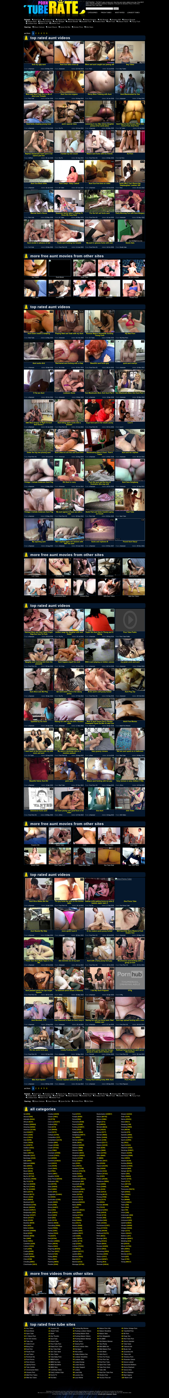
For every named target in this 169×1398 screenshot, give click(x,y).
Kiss (73, 1223)
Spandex (124, 1135)
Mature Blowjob (129, 20)
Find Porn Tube (104, 1362)
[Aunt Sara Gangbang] (130, 480)
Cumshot (51, 1161)
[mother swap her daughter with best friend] (69, 630)
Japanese (75, 1210)
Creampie (51, 1153)
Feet (49, 1238)
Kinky (74, 1220)
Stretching (124, 1155)
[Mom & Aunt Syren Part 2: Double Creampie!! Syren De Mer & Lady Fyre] (99, 720)
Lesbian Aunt (32, 23)
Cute (49, 1166)
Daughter (51, 1176)
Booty (25, 1220)
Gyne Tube (84, 277)
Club (49, 1127)
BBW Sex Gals (109, 1295)
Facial (50, 1228)
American (27, 1129)
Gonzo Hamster (129, 1341)
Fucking (75, 1127)
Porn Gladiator (128, 1372)
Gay (73, 1137)
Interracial (75, 1202)
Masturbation (101, 1114)
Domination (52, 1199)
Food (74, 1114)
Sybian (123, 1174)
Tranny (123, 1202)
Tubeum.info (128, 1346)
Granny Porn (79, 1344)
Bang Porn (84, 297)
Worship (124, 1254)
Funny (74, 1129)
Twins (123, 1207)
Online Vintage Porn (130, 1328)
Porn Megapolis (104, 1336)
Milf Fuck (111, 21)
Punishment (101, 1225)
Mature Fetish (123, 21)
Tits (122, 1197)
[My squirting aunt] (39, 540)
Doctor (50, 1192)
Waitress (124, 1236)
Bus (25, 1238)
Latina (74, 1238)
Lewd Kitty (78, 1372)
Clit (49, 1119)
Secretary (100, 1254)
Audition (26, 1148)
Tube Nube (127, 1344)
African (26, 1122)
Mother (99, 1137)
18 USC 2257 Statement (105, 1394)
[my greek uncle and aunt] (130, 660)
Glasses (75, 1150)
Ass (25, 1145)
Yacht (123, 1256)
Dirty (49, 1189)
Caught (26, 1254)
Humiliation (76, 1189)
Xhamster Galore (129, 1359)
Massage (75, 1264)
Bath (25, 1161)
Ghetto (74, 1142)
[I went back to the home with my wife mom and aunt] (39, 749)
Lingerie (75, 1251)
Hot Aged (78, 1349)
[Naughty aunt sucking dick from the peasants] (39, 660)
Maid (74, 1259)
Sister (123, 1117)
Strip (122, 1158)
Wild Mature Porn (105, 1349)
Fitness (50, 1259)
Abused (26, 1117)
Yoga (122, 1259)
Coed (50, 1132)
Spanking (124, 1137)
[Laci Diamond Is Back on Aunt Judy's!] (69, 1018)
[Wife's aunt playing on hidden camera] (99, 660)
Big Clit (26, 1181)
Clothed (50, 1124)
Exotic (50, 1220)
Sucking (123, 1163)
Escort (50, 1215)
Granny (74, 1158)
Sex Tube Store (134, 865)
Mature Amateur (90, 20)
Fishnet (50, 1254)
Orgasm (99, 1166)
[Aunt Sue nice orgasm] (69, 92)
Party (98, 1184)
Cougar (50, 1145)
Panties (99, 1179)
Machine (75, 1256)
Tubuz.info (127, 1354)
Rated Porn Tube (84, 865)
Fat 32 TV (109, 1315)
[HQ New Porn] (130, 332)
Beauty (26, 1174)
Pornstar (99, 1205)
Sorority (123, 1132)
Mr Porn (126, 1333)
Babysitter (27, 1155)
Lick (73, 1249)
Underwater (125, 1215)
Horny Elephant (129, 1367)
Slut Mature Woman (106, 1341)
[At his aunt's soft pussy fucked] (99, 690)
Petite (98, 1192)
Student (123, 1161)
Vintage (123, 1228)
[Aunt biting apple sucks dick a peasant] (69, 421)
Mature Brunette (76, 20)
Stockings (124, 1150)
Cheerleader (28, 1264)
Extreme (50, 1223)
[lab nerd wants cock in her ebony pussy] (69, 690)
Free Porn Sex (104, 1359)
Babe (25, 1153)
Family (50, 1231)
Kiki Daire (89, 27)
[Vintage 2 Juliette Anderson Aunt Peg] (39, 510)
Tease (123, 1181)
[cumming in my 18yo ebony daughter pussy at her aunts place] (99, 122)
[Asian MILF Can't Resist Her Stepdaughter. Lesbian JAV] (130, 182)
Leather (74, 1241)
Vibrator (123, 1225)
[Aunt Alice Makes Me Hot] (39, 899)
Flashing (51, 1262)
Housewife (75, 1184)
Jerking (74, 1215)
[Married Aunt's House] (39, 211)
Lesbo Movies (79, 1365)
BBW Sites (35, 1315)
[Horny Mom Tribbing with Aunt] (99, 92)
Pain (98, 1176)
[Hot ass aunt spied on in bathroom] (130, 749)
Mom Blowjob (59, 21)
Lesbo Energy (79, 1362)
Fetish (50, 1243)
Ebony (50, 1207)
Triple (123, 1205)
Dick (49, 1184)
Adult (84, 845)
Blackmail (27, 1202)
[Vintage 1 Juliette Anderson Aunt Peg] (39, 480)
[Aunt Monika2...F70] (39, 1018)
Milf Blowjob (104, 20)
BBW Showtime (134, 1295)
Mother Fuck (55, 23)
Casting (26, 1251)
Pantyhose (100, 1181)
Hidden (74, 1176)
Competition (52, 1137)
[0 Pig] (130, 989)
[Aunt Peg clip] (130, 690)
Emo (49, 1210)
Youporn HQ (35, 845)
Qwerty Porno (133, 576)
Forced (74, 1119)
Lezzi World (79, 1378)
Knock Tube (35, 865)
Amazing (26, 1127)
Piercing (99, 1194)
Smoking (124, 1127)
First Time (51, 1251)
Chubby (50, 1114)
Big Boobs (27, 1179)
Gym (73, 1163)
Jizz (73, 1218)
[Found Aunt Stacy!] (130, 540)
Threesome (125, 1189)
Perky (98, 1189)
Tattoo (123, 1176)
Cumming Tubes (59, 1315)
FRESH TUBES (106, 12)
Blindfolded (27, 1205)
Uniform (123, 1218)
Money (99, 1132)
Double (50, 1202)
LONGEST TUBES (133, 12)
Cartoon (26, 1246)
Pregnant (100, 1210)
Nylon (99, 1153)
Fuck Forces (84, 576)
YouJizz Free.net (104, 1378)
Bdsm (25, 1168)
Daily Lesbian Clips (84, 1315)
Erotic (50, 1212)
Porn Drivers (109, 576)
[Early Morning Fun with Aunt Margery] (130, 211)
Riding (99, 1241)
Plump (99, 1199)
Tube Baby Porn (59, 1295)
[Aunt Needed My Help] (39, 929)
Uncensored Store (60, 596)
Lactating (75, 1231)
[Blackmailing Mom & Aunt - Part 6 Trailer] (99, 451)
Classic (50, 1117)
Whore (123, 1246)
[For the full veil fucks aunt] (99, 211)
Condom (51, 1142)
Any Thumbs (109, 845)
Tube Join (35, 297)
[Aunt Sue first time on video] (99, 182)
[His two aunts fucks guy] (39, 1048)
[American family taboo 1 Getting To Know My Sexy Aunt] (69, 211)
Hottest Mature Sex (81, 1354)
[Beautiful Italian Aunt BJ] (39, 779)
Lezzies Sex (79, 1375)
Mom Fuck (44, 23)
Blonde (26, 1207)
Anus (25, 1137)
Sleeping (124, 1124)
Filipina (50, 1246)
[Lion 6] (130, 421)
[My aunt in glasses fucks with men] (99, 241)
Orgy (98, 1168)
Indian (74, 1194)
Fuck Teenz (79, 1341)
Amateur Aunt (49, 20)
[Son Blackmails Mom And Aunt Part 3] (130, 391)
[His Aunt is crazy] (69, 480)
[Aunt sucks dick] (39, 361)
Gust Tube (133, 845)
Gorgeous (75, 1155)
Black (25, 1199)
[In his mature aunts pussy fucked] (99, 929)
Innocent (75, 1197)
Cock (49, 1129)
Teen (122, 1184)
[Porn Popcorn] (130, 1078)
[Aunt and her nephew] (130, 451)
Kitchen (74, 1225)
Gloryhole (75, 1153)
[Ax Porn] (130, 152)
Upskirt (123, 1223)
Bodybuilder (28, 1212)
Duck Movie (60, 277)
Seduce (99, 1256)
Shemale (100, 1264)
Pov (98, 1207)
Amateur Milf (116, 20)
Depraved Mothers (130, 1365)
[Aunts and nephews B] (99, 540)
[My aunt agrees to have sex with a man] (69, 510)
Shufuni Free (103, 1375)
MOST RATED (120, 12)
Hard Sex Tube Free (106, 1372)
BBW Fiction (84, 1295)
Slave (123, 1122)
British (26, 1228)
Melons (99, 1119)
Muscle (99, 1140)
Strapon (123, 1153)
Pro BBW (102, 1339)
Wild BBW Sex (104, 1346)
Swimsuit (124, 1168)
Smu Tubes (35, 1295)
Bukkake (26, 1236)
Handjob (75, 1168)
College (50, 1135)
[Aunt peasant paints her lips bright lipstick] (39, 989)
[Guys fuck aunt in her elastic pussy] (99, 421)
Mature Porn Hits (105, 1328)
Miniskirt (99, 1127)
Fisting (50, 1256)
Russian (99, 1246)
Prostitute (100, 1220)
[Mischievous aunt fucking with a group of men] (130, 959)
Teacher (123, 1179)
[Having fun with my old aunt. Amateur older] (69, 720)
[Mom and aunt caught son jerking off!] (99, 63)
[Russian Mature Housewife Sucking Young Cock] (99, 332)
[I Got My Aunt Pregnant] (99, 989)
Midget (99, 1122)
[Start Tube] (130, 510)
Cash (25, 1249)
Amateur (26, 1124)
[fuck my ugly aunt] (39, 63)
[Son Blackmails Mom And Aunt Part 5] (99, 391)
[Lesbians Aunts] (69, 391)
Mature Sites (103, 1333)
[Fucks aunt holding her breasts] (69, 241)
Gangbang (75, 1135)
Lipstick (74, 1254)
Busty (25, 1241)
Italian (74, 1205)
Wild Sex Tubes (133, 596)
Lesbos (77, 1370)
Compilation (52, 1140)
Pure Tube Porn (60, 865)
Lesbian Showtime (81, 1357)
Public (99, 1223)
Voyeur (123, 1233)
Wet (122, 1243)
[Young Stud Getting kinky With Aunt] (99, 1078)
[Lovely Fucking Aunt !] (69, 1048)
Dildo (49, 1186)
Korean (74, 1228)
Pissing (99, 1197)
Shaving (99, 1262)
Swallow (124, 1166)
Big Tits (26, 1189)
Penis (98, 1186)
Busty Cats (127, 1349)
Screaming (100, 1251)
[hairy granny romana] (99, 749)
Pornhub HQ (60, 576)
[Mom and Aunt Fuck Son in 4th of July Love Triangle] (39, 92)
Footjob (74, 1117)
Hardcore (75, 1171)
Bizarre (26, 1197)
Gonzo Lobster (129, 1362)
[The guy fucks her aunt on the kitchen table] (69, 899)
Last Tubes (35, 576)
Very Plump (103, 1344)
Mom (98, 1129)
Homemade (76, 1179)
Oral (98, 1163)
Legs (74, 1243)
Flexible (50, 1264)
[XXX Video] (130, 809)
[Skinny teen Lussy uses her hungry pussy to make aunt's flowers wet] (99, 1048)
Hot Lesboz (79, 1352)
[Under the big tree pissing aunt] (39, 451)
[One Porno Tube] (123, 879)
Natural (99, 1142)
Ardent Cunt (60, 297)
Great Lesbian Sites (81, 1346)
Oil (97, 1158)
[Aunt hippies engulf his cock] (69, 660)
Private (99, 1215)
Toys (122, 1199)
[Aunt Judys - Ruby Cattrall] (69, 182)
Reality (99, 1231)
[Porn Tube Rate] (54, 18)
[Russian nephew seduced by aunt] (69, 1078)
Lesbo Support (80, 1367)
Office (98, 1155)
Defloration (51, 1181)
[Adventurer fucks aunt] (39, 809)
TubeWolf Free (129, 1331)
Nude (98, 1148)
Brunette (26, 1231)
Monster (99, 1135)
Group (74, 1161)
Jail (73, 1207)
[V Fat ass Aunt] (39, 391)
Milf (98, 1124)
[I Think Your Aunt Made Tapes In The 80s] (39, 959)
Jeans (74, 1212)
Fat (49, 1236)
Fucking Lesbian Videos (83, 1331)
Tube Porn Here (104, 1367)
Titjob (123, 1194)
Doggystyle (51, 1194)
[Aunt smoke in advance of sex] (39, 241)
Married (74, 1262)
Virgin (123, 1231)
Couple (50, 1148)
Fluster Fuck (134, 297)
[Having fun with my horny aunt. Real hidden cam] (99, 1018)
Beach (26, 1171)
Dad (49, 1171)
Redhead (100, 1233)
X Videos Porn (109, 277)
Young (123, 1262)
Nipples (99, 1145)
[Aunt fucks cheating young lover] (39, 122)
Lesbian (75, 1246)
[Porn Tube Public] (130, 630)
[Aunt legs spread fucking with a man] (130, 1018)
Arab (25, 1140)
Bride (25, 1225)
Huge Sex (127, 1336)
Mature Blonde (73, 21)
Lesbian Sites (79, 1359)
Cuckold (50, 1155)
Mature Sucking (45, 21)
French (74, 1124)
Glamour (75, 1148)
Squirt (123, 1145)
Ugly (122, 1210)
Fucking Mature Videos (82, 1336)
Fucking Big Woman (81, 1328)
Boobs (26, 1218)
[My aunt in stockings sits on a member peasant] (69, 749)
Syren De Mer (65, 27)
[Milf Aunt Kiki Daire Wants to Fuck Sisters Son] (130, 929)
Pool (98, 1202)
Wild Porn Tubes (109, 596)
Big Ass (26, 1176)
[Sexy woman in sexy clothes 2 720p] (130, 779)
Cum (49, 1158)
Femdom (51, 1241)
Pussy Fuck (136, 21)
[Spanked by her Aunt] (39, 720)
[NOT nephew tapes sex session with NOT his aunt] (69, 540)
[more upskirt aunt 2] (69, 929)
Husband (75, 1192)
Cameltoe (27, 1243)
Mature (99, 1117)
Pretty (98, 1212)
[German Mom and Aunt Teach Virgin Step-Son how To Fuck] (39, 630)
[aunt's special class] (69, 122)
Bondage (27, 1215)
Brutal (25, 1233)
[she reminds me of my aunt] (69, 959)
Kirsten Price (78, 27)
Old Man (99, 1161)
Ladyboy (75, 1233)
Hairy (74, 1166)
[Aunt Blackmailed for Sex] (130, 92)
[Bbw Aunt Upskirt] (39, 1078)
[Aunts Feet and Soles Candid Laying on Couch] (99, 510)
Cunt (49, 1163)
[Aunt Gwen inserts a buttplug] (39, 332)
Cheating (27, 1262)
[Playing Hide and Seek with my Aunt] (69, 332)
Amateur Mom (100, 21)
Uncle (123, 1212)
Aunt (25, 1150)
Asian (25, 1142)
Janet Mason (52, 27)
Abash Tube (60, 845)
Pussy (99, 1228)
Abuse (115, 1394)
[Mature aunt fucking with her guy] (99, 779)
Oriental (99, 1171)
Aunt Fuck (37, 20)
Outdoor (99, 1174)
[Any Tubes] (130, 63)
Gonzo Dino (128, 1370)
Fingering (51, 1249)
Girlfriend (75, 1145)
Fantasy (50, 1233)
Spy (122, 1142)
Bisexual (26, 1194)
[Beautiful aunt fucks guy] (99, 361)
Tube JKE (102, 1370)
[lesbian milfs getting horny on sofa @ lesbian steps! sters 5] (99, 899)
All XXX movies (134, 277)
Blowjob (26, 1210)
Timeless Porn (128, 1357)
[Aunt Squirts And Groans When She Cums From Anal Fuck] (130, 122)
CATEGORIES (92, 12)
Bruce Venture (39, 27)
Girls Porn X (103, 1354)
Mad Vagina (128, 1375)
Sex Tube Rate (109, 865)
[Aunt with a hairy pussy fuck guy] (99, 959)
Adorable (27, 1119)
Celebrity (27, 1256)
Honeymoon (76, 1181)
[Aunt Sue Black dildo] (39, 182)
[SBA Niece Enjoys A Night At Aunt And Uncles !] (39, 421)
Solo (122, 1129)
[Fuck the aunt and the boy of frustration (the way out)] (99, 480)
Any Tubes (35, 277)
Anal (25, 1132)
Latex (74, 1236)
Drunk (50, 1205)
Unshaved (124, 1220)
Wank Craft (128, 1378)
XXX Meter (103, 1352)
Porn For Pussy (104, 1357)
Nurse (99, 1150)
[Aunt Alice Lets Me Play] (39, 690)
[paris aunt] (69, 779)
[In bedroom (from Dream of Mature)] (69, 989)
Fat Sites (134, 1315)
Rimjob (99, 1243)
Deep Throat (52, 1179)
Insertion (75, 1199)
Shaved (99, 1259)
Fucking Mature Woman (83, 1339)
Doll (49, 1197)
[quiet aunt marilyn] (130, 361)
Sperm (123, 1140)
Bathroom (27, 1163)
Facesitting (51, 1225)
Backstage (27, 1158)
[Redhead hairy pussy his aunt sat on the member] (130, 1048)
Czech (50, 1168)
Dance (50, 1174)
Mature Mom (32, 21)
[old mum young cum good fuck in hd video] (69, 809)
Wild (122, 1251)
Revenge (100, 1238)
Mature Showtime (105, 1331)
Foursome (75, 1122)
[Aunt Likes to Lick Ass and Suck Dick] (69, 451)
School (99, 1249)
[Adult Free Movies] (130, 720)
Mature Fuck (62, 20)
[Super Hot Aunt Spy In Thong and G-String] (99, 630)
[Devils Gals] (130, 241)
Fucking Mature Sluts (82, 1333)
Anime (26, 1135)
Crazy (50, 1150)
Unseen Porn (84, 596)
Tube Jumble (35, 596)
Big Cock (27, 1184)
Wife (122, 1249)
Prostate (99, 1218)
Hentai (74, 1174)
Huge (74, 1186)
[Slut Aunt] (99, 809)
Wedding (124, 1241)
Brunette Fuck (86, 21)
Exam (50, 1218)
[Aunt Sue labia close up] (69, 63)
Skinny (123, 1119)
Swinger (124, 1171)
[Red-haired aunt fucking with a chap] (69, 361)
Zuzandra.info (128, 1352)
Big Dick (26, 1186)
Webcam (124, 1238)
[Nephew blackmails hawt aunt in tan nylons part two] (39, 152)
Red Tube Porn (129, 1339)
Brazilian (26, 1223)
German (75, 1140)
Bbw (25, 1166)
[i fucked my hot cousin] (69, 152)
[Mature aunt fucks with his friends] (99, 152)
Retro (98, 1236)
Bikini (25, 1192)
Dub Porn (109, 297)
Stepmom (124, 1148)
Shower (123, 1114)
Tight (122, 1192)
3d (24, 1114)
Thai (122, 1186)
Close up (51, 1122)
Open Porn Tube (104, 1365)
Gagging (75, 1132)
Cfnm (25, 1259)
